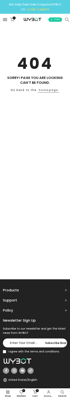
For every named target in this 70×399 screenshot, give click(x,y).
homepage (48, 90)
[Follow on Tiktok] (30, 371)
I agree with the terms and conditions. (34, 351)
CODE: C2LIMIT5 (38, 9)
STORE (57, 19)
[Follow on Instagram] (14, 371)
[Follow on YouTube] (22, 371)
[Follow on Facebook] (6, 371)
